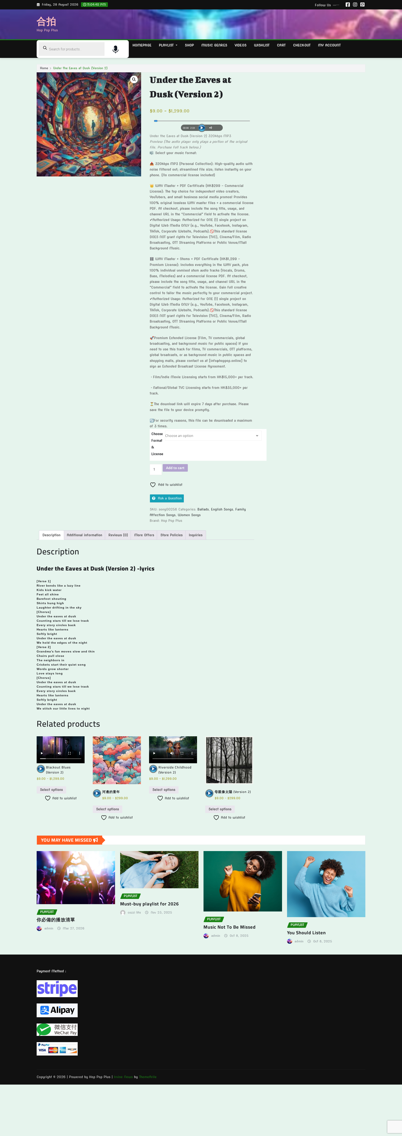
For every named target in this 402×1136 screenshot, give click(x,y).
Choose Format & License (157, 444)
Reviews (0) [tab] (118, 535)
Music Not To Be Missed (230, 927)
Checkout (302, 45)
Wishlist (261, 45)
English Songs (222, 509)
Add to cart (175, 468)
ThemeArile (148, 1077)
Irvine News (123, 1077)
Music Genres (214, 45)
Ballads (203, 509)
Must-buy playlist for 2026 (149, 903)
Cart (281, 45)
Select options (51, 790)
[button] (134, 79)
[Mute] (211, 127)
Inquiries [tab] (195, 535)
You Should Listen (306, 932)
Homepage (142, 45)
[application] (202, 126)
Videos (240, 45)
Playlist (167, 45)
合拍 (46, 21)
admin (48, 928)
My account (329, 45)
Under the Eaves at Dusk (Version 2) (80, 68)
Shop (189, 45)
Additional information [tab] (84, 535)
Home (44, 68)
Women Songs (189, 515)
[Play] (202, 128)
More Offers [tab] (144, 535)
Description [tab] (52, 535)
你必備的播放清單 (56, 919)
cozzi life (134, 912)
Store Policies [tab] (171, 535)
